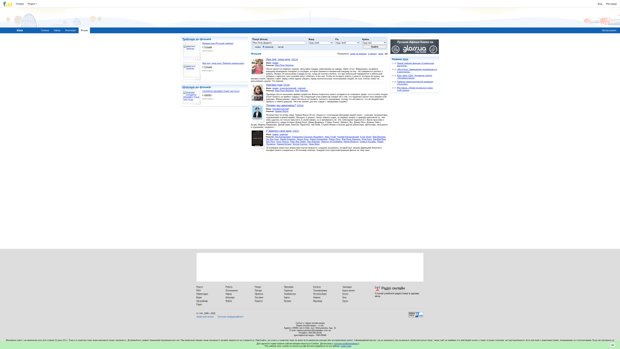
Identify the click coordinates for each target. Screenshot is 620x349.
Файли (229, 301)
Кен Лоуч (270, 141)
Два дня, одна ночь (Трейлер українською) (223, 63)
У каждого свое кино (279, 130)
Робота (229, 287)
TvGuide (208, 47)
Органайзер (202, 301)
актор (281, 47)
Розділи (31, 4)
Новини (316, 297)
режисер (269, 47)
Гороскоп (288, 290)
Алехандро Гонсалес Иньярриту (307, 137)
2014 (294, 59)
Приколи (259, 294)
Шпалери (188, 87)
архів (380, 54)
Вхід (600, 4)
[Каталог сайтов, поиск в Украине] (416, 313)
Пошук (258, 287)
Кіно (344, 297)
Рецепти (259, 301)
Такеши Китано (284, 144)
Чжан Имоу (314, 144)
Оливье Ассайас (368, 141)
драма (275, 63)
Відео (199, 297)
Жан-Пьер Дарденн (284, 65)
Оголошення (232, 290)
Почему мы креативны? (281, 105)
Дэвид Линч (334, 139)
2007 (295, 131)
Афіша (57, 30)
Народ (229, 294)
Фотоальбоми (319, 294)
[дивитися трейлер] (191, 51)
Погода (258, 290)
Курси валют (348, 290)
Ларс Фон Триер (298, 141)
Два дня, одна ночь (278, 59)
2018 (300, 105)
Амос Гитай (330, 137)
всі (386, 54)
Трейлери (188, 39)
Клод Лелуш (282, 141)
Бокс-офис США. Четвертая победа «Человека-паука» (414, 76)
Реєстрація (611, 4)
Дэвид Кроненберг (318, 139)
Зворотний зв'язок (205, 316)
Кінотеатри (70, 30)
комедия (284, 134)
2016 (286, 85)
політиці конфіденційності (346, 343)
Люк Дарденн (301, 90)
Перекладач (202, 294)
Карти (287, 297)
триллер (302, 88)
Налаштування (609, 30)
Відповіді (317, 301)
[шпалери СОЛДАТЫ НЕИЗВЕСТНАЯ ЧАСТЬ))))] (191, 97)
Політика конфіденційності (230, 316)
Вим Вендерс (379, 137)
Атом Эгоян (365, 137)
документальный (280, 109)
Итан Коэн (367, 139)
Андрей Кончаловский (348, 137)
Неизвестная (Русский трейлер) (217, 43)
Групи (345, 301)
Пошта (199, 287)
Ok (612, 345)
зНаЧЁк (208, 95)
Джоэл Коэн (303, 139)
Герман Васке (281, 111)
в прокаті (372, 54)
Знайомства (290, 294)
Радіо (199, 304)
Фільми (84, 30)
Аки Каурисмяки (283, 137)
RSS (198, 290)
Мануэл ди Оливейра (331, 141)
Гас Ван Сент (272, 139)
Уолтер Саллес (300, 144)
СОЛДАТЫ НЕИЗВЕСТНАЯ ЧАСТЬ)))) (220, 91)
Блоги (345, 294)
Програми (288, 287)
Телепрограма (320, 290)
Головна (20, 4)
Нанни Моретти (351, 141)
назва (257, 47)
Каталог (317, 287)
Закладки (347, 287)
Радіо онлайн (393, 288)
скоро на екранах (358, 54)
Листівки (259, 297)
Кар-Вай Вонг (379, 139)
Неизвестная (274, 84)
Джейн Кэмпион (287, 139)
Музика (287, 301)
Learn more (346, 346)
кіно (405, 59)
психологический (288, 88)
